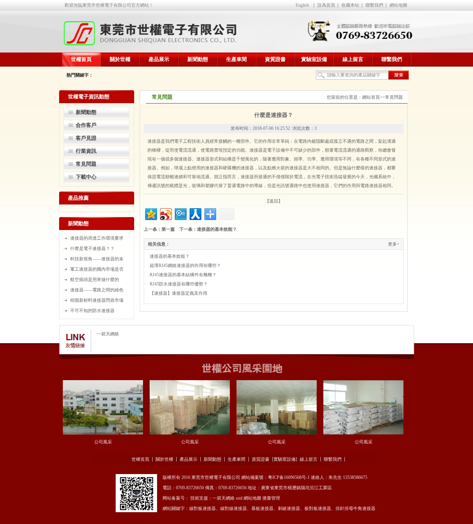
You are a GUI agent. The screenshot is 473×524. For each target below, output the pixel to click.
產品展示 (159, 59)
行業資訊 (86, 151)
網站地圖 (398, 5)
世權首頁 (81, 59)
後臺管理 (271, 498)
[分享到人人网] (195, 213)
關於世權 (120, 59)
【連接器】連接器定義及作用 (178, 293)
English (302, 5)
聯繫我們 (374, 5)
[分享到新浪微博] (165, 213)
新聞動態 (197, 59)
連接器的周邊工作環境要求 (96, 238)
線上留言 (353, 59)
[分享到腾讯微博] (180, 213)
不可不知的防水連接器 (92, 310)
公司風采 (103, 441)
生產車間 (236, 59)
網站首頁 (371, 97)
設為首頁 (326, 5)
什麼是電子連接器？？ (92, 248)
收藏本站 (350, 5)
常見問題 (86, 164)
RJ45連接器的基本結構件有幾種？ (183, 274)
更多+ (393, 244)
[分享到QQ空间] (150, 213)
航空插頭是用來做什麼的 (94, 279)
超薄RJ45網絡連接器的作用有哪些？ (185, 265)
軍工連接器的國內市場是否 (96, 269)
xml (239, 498)
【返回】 (274, 201)
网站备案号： (176, 498)
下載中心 (86, 177)
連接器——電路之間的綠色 (96, 290)
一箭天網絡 (108, 334)
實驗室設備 (314, 59)
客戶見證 (86, 138)
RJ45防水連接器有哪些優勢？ (179, 284)
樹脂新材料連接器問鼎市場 (96, 300)
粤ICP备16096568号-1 (289, 477)
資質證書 (275, 59)
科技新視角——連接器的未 (96, 258)
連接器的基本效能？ (217, 229)
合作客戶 (86, 125)
